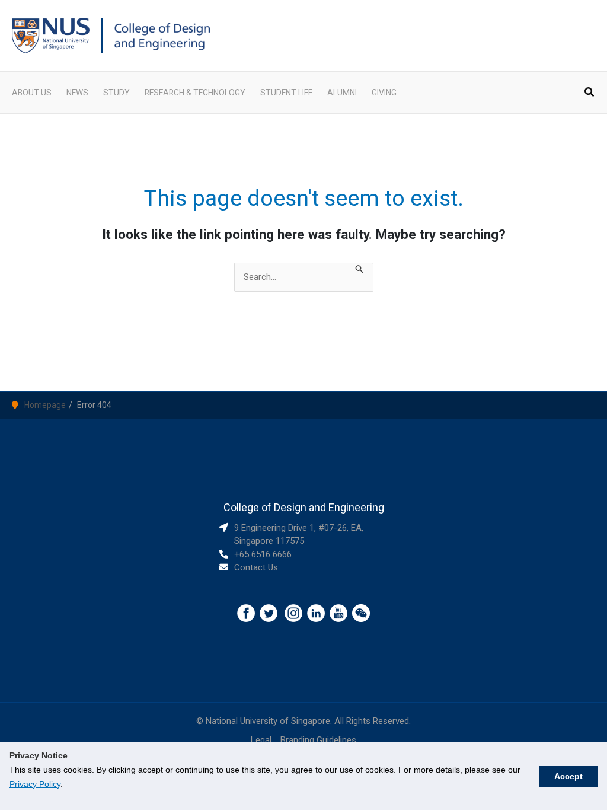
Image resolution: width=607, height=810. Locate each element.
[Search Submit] (360, 270)
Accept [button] (568, 776)
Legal (261, 740)
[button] (589, 93)
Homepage (45, 405)
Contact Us (256, 567)
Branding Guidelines (318, 740)
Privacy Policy (34, 784)
